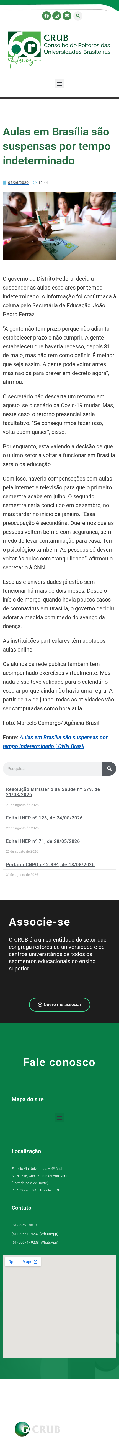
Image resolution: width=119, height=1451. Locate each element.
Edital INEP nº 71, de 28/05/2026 (43, 841)
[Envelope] (67, 15)
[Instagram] (56, 15)
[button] (77, 16)
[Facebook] (46, 15)
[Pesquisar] (109, 769)
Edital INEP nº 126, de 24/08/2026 (44, 818)
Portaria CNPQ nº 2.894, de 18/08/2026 (50, 864)
